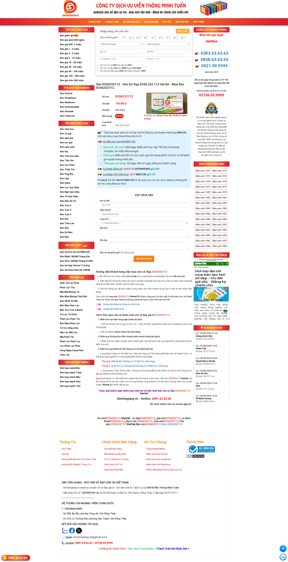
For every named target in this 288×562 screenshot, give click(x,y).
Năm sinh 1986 (203, 214)
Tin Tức (166, 22)
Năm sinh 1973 (220, 176)
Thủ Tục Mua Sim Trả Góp (116, 459)
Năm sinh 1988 (203, 219)
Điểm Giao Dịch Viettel (157, 454)
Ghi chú (103, 240)
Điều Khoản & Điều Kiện (115, 454)
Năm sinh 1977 (220, 187)
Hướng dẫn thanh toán (113, 309)
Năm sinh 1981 (220, 197)
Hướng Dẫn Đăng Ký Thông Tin (76, 464)
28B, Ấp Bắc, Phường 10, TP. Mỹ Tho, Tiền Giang (133, 361)
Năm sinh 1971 (220, 171)
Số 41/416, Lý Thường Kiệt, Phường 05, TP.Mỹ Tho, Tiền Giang (139, 366)
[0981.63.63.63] (283, 557)
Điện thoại (105, 210)
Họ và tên (105, 200)
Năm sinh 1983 (220, 203)
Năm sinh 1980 (203, 197)
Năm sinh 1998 (203, 246)
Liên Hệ (65, 454)
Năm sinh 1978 (203, 192)
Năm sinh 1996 (203, 241)
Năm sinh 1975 (220, 181)
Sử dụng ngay (127, 252)
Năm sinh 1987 (220, 214)
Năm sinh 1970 (203, 171)
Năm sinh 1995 (220, 235)
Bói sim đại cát (131, 22)
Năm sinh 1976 (203, 187)
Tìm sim (184, 31)
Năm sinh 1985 (220, 208)
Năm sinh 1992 (203, 230)
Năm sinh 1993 (220, 230)
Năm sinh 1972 (203, 176)
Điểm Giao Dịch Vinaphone (158, 459)
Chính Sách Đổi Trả (113, 464)
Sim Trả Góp (182, 22)
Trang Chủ (94, 22)
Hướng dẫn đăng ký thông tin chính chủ (121, 304)
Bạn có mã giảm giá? (117, 252)
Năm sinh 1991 (220, 224)
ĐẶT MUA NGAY (144, 259)
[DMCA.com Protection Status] (195, 456)
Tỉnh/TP (104, 219)
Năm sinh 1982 (203, 203)
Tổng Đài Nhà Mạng (155, 449)
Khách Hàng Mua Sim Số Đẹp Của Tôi (164, 470)
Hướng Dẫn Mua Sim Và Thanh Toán (79, 459)
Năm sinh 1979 (220, 192)
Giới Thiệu (198, 22)
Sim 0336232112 (172, 424)
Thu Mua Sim (151, 22)
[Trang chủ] (144, 8)
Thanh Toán (112, 22)
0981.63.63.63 (17, 558)
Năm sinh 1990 (203, 224)
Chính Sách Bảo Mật (113, 470)
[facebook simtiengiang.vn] (283, 548)
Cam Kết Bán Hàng (113, 449)
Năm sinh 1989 (220, 219)
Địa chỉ (104, 228)
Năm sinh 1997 (220, 241)
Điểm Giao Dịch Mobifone (158, 464)
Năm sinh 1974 (203, 181)
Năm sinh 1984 (203, 208)
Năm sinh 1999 (220, 246)
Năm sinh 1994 (203, 235)
